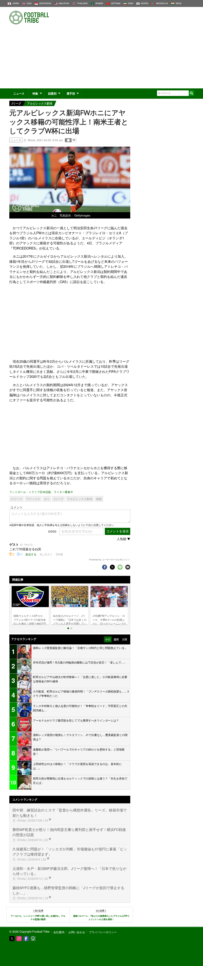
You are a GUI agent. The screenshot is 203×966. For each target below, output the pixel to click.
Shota (31, 140)
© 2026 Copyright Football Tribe (29, 931)
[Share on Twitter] (112, 567)
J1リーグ (16, 499)
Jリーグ (16, 103)
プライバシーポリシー (103, 932)
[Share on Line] (120, 567)
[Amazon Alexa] (33, 938)
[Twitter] (11, 938)
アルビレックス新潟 (39, 103)
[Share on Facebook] (104, 567)
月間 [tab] (124, 639)
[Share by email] (127, 567)
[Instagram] (19, 938)
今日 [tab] (107, 639)
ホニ (47, 499)
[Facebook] (26, 938)
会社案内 (58, 932)
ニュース (18, 93)
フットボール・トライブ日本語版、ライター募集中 (41, 492)
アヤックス (33, 499)
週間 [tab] (116, 639)
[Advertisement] (101, 58)
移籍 (99, 499)
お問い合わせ (76, 932)
